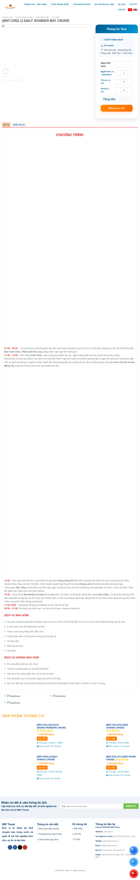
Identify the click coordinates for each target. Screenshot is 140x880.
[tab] (6, 124)
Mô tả (6, 125)
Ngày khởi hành (105, 64)
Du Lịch (122, 4)
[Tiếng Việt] (130, 9)
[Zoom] (5, 71)
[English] (135, 9)
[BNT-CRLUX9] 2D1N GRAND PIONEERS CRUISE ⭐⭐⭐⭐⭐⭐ (51, 727)
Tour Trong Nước (60, 4)
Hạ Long (56, 17)
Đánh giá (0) (19, 125)
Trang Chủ (29, 4)
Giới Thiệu (42, 4)
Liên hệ (121, 9)
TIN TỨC (133, 4)
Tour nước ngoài (82, 4)
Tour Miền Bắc (42, 17)
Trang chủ (7, 17)
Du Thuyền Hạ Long (104, 4)
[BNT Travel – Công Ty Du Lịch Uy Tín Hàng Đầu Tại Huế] (10, 7)
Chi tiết (42, 738)
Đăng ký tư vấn (117, 108)
